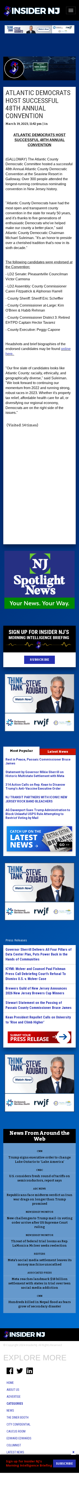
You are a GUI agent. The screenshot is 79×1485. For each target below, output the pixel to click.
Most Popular (21, 751)
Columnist (14, 1445)
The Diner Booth (18, 1417)
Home (10, 1382)
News (10, 1410)
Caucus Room (16, 1431)
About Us (13, 1389)
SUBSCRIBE (39, 660)
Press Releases (16, 940)
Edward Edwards (19, 1438)
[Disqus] (39, 486)
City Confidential (19, 1424)
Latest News (57, 752)
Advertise (14, 1396)
